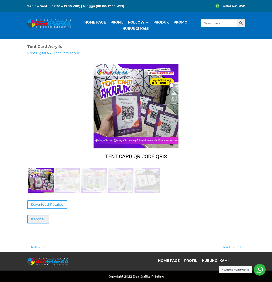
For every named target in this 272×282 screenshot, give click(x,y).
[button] (136, 114)
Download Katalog (47, 204)
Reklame (35, 247)
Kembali (38, 219)
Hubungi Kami (136, 29)
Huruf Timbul (233, 247)
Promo (180, 22)
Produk (161, 22)
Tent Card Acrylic (67, 53)
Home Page (95, 22)
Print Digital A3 (39, 53)
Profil (116, 22)
